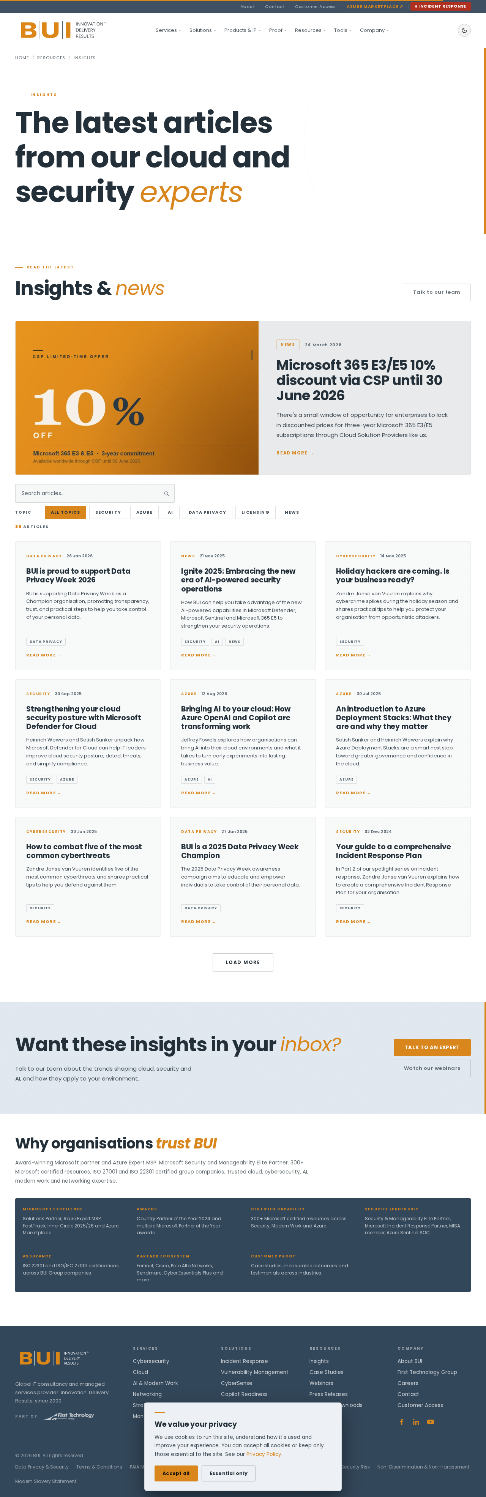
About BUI (410, 1361)
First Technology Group (427, 1372)
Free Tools (322, 1416)
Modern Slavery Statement (45, 1481)
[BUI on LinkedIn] (416, 1422)
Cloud (140, 1372)
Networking (147, 1394)
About (247, 6)
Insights (319, 1361)
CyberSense (236, 1383)
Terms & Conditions (99, 1467)
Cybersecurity (151, 1361)
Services (166, 30)
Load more (243, 962)
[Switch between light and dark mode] (464, 30)
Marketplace (375, 6)
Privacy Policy (263, 1454)
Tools (340, 30)
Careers (408, 1383)
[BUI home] (76, 30)
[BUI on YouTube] (430, 1422)
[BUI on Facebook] (402, 1422)
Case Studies (326, 1372)
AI (170, 512)
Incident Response (443, 6)
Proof (275, 30)
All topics (65, 512)
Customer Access (315, 6)
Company (372, 30)
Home (22, 58)
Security (108, 512)
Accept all (176, 1473)
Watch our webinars (432, 1068)
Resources (308, 30)
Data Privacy (207, 512)
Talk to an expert (432, 1047)
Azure (144, 512)
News (292, 512)
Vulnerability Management (255, 1372)
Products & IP (240, 30)
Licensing (255, 512)
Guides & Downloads (336, 1405)
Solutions (200, 30)
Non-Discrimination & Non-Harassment (423, 1467)
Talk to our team (437, 292)
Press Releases (328, 1394)
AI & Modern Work (155, 1383)
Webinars (321, 1383)
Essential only (229, 1473)
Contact (275, 6)
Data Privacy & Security (42, 1467)
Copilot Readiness (244, 1394)
